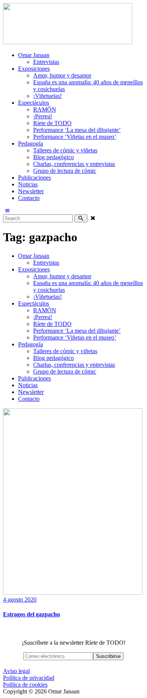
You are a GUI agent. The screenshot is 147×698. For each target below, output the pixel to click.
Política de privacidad (28, 678)
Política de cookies (25, 684)
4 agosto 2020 (20, 599)
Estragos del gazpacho (31, 614)
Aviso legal (16, 671)
